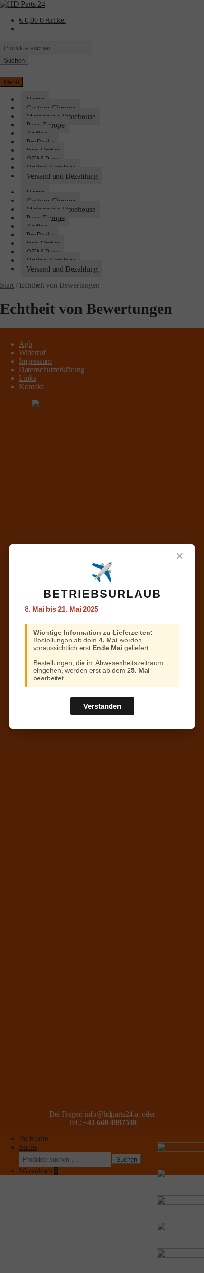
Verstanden (102, 706)
